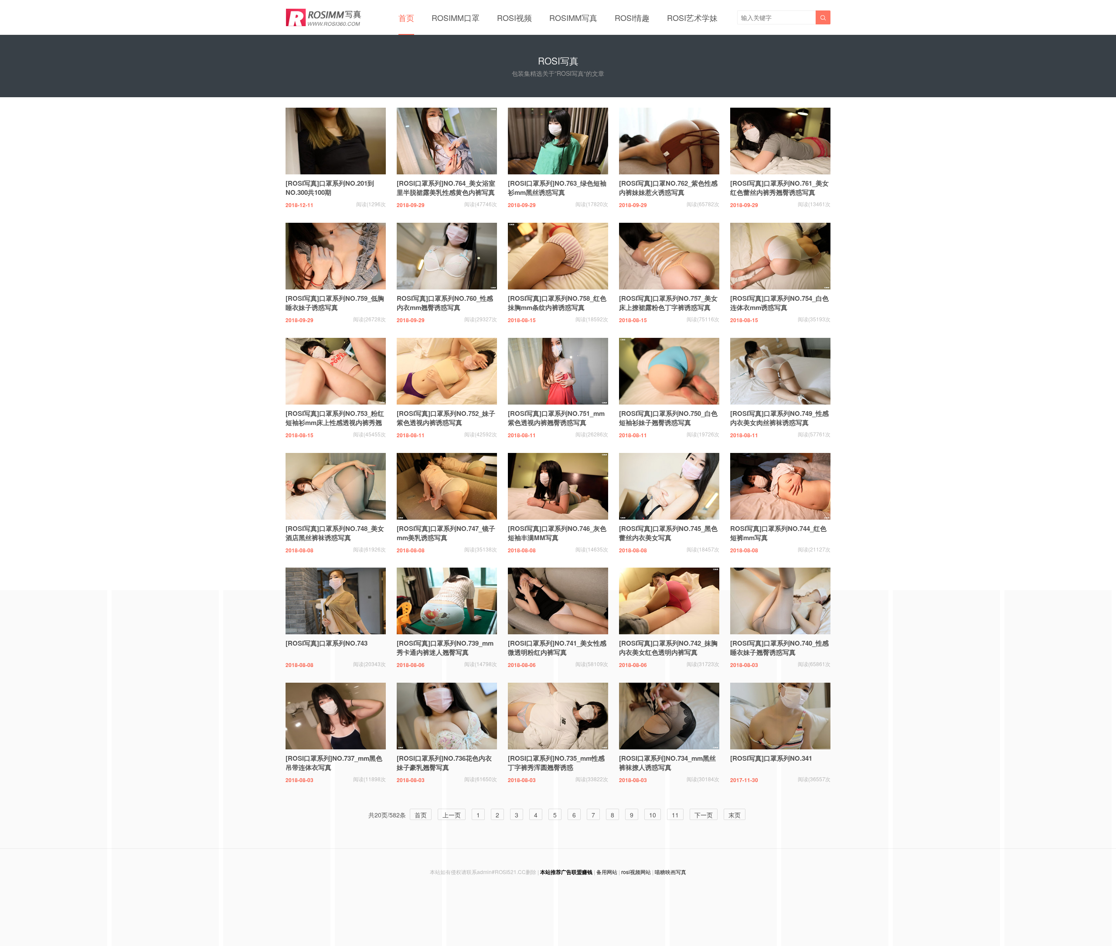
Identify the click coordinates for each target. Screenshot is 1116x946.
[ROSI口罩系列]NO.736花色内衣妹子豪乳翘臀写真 (444, 762)
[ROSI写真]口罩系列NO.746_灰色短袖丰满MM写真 (557, 533)
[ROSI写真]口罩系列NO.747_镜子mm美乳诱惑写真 (446, 533)
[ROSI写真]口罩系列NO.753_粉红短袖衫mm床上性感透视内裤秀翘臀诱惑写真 (335, 422)
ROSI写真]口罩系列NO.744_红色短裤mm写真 (778, 533)
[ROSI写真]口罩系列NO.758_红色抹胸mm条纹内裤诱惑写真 (557, 302)
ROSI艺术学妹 (692, 17)
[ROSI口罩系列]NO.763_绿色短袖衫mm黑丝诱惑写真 (557, 187)
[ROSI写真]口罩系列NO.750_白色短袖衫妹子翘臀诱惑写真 (668, 417)
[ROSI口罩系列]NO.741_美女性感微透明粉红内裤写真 (557, 647)
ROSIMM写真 (573, 17)
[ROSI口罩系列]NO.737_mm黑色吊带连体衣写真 (334, 762)
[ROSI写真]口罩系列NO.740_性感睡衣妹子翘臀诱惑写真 (779, 647)
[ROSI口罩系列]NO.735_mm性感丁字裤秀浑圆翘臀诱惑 (556, 762)
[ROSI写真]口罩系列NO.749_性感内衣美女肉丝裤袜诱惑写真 (779, 417)
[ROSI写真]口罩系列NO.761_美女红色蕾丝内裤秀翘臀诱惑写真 (779, 187)
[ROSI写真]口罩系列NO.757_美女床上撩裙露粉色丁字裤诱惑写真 (668, 302)
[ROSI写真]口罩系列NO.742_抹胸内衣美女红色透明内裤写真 (668, 647)
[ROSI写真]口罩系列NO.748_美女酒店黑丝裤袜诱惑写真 (335, 533)
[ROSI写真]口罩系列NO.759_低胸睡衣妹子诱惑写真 (335, 302)
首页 (406, 17)
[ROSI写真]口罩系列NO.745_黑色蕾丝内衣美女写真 (668, 533)
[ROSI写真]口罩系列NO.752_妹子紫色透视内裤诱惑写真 (446, 417)
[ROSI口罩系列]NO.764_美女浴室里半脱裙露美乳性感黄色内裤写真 (446, 187)
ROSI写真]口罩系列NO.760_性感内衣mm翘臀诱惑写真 (445, 302)
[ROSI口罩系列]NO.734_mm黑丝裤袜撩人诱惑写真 (667, 762)
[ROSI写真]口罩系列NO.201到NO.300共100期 (330, 187)
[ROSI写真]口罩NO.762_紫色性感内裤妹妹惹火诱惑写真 (668, 187)
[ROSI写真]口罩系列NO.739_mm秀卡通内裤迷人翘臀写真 (445, 647)
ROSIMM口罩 (456, 17)
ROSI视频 (514, 17)
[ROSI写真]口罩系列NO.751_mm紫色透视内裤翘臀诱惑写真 (556, 417)
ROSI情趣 (632, 17)
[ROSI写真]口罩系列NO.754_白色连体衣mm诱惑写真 (779, 302)
